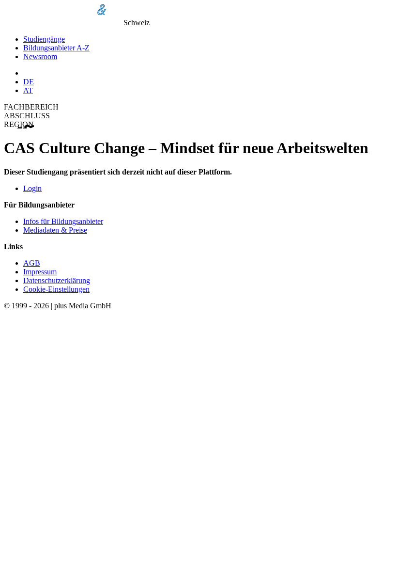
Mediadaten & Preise (55, 230)
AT (28, 90)
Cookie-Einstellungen (56, 289)
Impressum (40, 272)
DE (28, 82)
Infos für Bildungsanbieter (63, 221)
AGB (31, 263)
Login (32, 188)
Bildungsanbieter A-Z (56, 48)
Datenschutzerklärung (56, 280)
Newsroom (40, 56)
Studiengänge (44, 39)
